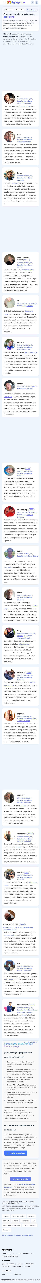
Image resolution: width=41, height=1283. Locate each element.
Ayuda (19, 1264)
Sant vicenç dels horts (26, 719)
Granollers (25, 1221)
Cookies (27, 1266)
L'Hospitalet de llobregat (11, 1225)
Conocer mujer (9, 935)
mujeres (17, 847)
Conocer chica (24, 106)
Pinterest (17, 1274)
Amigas (15, 183)
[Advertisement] (20, 68)
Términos (5, 1266)
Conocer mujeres (8, 1253)
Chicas (23, 805)
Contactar (29, 1264)
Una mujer (8, 567)
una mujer (8, 397)
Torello (19, 267)
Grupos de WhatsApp (10, 1256)
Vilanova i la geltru (24, 349)
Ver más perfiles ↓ (31, 1042)
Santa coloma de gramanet (27, 1011)
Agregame (18, 2)
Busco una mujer (31, 352)
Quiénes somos (8, 1264)
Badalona (20, 475)
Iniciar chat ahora (15, 1153)
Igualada (20, 180)
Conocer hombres (25, 1253)
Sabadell (30, 306)
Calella (35, 556)
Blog (3, 1274)
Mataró (15, 1221)
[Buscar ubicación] (32, 2)
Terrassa (30, 388)
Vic (33, 1221)
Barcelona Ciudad (24, 103)
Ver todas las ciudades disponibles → (17, 1235)
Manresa (31, 1216)
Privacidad (17, 1266)
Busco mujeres (28, 269)
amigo (24, 1015)
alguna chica (24, 644)
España (20, 101)
